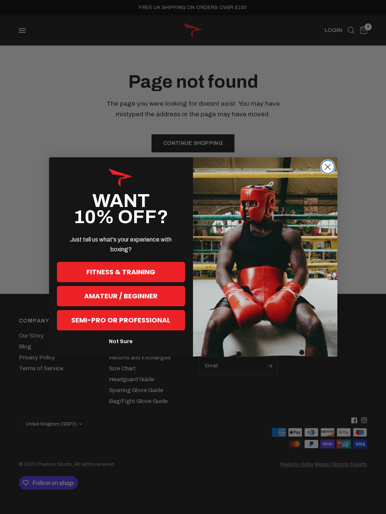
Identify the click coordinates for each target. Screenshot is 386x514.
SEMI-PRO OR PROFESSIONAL (120, 320)
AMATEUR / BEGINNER (121, 296)
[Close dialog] (327, 166)
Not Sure (121, 341)
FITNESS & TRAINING (120, 272)
